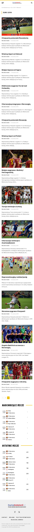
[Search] (31, 3)
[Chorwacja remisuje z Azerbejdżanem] (17, 229)
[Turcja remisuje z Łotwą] (17, 195)
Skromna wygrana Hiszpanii (13, 311)
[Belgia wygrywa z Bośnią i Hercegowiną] (17, 159)
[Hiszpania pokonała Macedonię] (17, 26)
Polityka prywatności (23, 517)
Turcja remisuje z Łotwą (12, 207)
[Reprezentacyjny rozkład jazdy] (17, 266)
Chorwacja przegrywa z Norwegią (16, 104)
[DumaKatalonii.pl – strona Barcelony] (17, 3)
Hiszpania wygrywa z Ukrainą (14, 382)
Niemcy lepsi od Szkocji (12, 54)
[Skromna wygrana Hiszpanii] (17, 300)
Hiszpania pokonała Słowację (14, 120)
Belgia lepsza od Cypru (11, 70)
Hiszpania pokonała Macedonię (15, 38)
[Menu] (3, 3)
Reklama (12, 517)
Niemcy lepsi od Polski (11, 136)
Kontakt (4, 517)
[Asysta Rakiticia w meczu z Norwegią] (17, 334)
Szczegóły (22, 525)
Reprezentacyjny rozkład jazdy (14, 277)
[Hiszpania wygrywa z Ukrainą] (17, 370)
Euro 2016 (13, 7)
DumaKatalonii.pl (6, 7)
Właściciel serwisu (17, 519)
